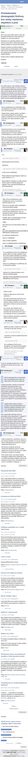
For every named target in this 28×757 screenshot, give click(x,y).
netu (13, 177)
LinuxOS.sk (6, 2)
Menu (22, 1)
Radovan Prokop (18, 79)
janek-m (21, 370)
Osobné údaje (21, 752)
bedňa (21, 148)
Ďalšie (13, 706)
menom (13, 575)
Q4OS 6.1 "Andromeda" (9, 612)
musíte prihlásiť (18, 74)
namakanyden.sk (9, 490)
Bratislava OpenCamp (10, 550)
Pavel (12, 615)
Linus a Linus (6, 557)
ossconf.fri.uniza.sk (9, 700)
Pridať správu (22, 465)
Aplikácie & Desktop (12, 26)
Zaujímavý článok (9, 569)
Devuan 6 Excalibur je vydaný (11, 573)
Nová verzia (8, 592)
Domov (3, 5)
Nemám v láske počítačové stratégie (13, 737)
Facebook (7, 66)
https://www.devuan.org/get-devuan (14, 589)
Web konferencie (9, 520)
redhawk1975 (14, 559)
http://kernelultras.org (20, 190)
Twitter (16, 66)
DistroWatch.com (9, 627)
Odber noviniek (14, 754)
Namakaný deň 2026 (8, 471)
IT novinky (7, 679)
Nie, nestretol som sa (8, 732)
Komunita (7, 492)
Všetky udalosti (13, 708)
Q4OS (22, 617)
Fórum (8, 5)
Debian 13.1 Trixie (7, 633)
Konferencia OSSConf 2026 (10, 496)
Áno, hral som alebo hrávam (10, 726)
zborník (13, 698)
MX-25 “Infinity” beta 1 (9, 596)
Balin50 (13, 659)
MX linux (6, 605)
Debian (6, 647)
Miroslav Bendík (12, 473)
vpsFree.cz (19, 756)
